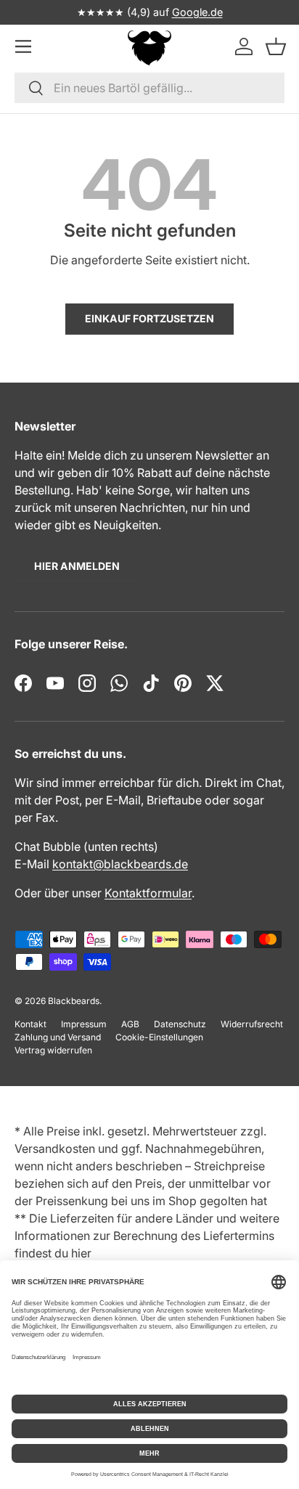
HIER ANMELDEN (77, 566)
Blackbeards (73, 1000)
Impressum (84, 1024)
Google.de (197, 12)
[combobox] (149, 88)
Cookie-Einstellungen (159, 1037)
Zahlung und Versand (58, 1037)
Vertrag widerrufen (53, 1050)
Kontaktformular (148, 893)
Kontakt (30, 1024)
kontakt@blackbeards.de (120, 864)
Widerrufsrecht (252, 1024)
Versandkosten (55, 1148)
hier (81, 1253)
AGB (130, 1024)
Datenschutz (180, 1024)
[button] (276, 46)
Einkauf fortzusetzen (149, 318)
